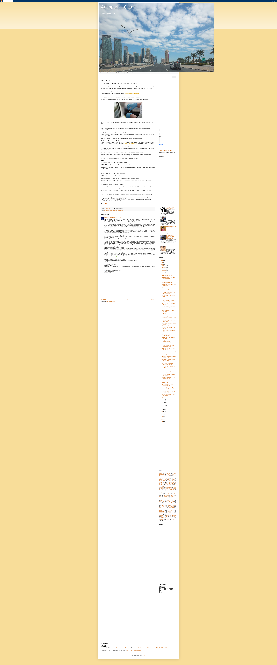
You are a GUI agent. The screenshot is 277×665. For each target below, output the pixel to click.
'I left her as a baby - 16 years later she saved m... (168, 372)
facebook (174, 504)
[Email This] (116, 208)
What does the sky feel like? (167, 275)
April (163, 400)
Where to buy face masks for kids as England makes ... (169, 281)
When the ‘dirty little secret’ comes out (170, 208)
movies (161, 514)
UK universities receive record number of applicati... (167, 335)
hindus (174, 505)
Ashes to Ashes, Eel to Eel (167, 333)
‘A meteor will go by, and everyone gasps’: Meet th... (168, 299)
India (160, 482)
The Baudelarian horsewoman (167, 282)
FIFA (169, 480)
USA (174, 493)
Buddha (164, 476)
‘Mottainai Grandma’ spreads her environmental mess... (168, 346)
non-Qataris (168, 514)
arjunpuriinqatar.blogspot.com (114, 648)
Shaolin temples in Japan (165, 150)
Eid (173, 479)
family (163, 505)
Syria (162, 492)
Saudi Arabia (162, 490)
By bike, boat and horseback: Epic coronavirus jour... (168, 315)
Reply (105, 276)
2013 (162, 418)
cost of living (161, 501)
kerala (165, 508)
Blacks (160, 475)
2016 (162, 413)
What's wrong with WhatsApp (167, 387)
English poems (162, 480)
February (163, 404)
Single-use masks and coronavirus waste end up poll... (168, 278)
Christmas (106, 210)
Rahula (175, 487)
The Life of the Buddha (170, 492)
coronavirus (110, 210)
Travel (106, 72)
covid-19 (114, 210)
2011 (162, 421)
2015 (162, 414)
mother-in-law (170, 512)
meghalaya (161, 512)
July (163, 274)
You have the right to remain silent (168, 306)
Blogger (143, 655)
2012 (162, 419)
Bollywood (167, 475)
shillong (162, 517)
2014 (162, 416)
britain (162, 499)
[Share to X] (119, 208)
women (173, 519)
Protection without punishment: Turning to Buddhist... (168, 301)
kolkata (172, 508)
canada (162, 500)
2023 (162, 259)
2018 (162, 409)
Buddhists (171, 476)
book (160, 496)
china (172, 500)
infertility (172, 506)
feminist (169, 505)
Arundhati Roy (168, 473)
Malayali (165, 483)
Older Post (153, 299)
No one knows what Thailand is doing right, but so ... (168, 308)
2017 (162, 411)
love (171, 510)
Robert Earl (106, 217)
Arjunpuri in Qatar (118, 7)
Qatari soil (161, 487)
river (170, 516)
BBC (106, 203)
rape (166, 516)
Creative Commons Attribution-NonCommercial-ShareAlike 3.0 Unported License (154, 647)
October (163, 269)
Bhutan (173, 474)
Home (101, 72)
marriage (170, 511)
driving (165, 502)
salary (175, 516)
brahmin (172, 496)
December (164, 265)
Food (117, 72)
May (163, 399)
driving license (171, 502)
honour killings (164, 506)
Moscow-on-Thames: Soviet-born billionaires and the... (168, 293)
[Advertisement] (167, 101)
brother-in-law (168, 499)
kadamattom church (162, 507)
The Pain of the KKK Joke (167, 361)
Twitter (168, 493)
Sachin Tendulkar (172, 489)
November (164, 267)
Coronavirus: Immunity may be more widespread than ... (169, 392)
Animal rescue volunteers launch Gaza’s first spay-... (168, 290)
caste (168, 500)
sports (168, 517)
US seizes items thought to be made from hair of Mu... (169, 370)
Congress (167, 478)
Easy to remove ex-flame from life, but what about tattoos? (171, 247)
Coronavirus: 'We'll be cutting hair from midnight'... (168, 375)
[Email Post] (114, 208)
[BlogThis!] (118, 208)
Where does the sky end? (167, 325)
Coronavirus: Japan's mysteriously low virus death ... (168, 381)
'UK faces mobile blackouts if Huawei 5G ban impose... (169, 357)
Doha (172, 478)
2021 (162, 262)
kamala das (171, 507)
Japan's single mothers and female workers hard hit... (168, 378)
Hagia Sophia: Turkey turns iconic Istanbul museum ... (168, 360)
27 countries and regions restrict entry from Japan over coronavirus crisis (170, 237)
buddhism (174, 499)
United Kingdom (166, 495)
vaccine (121, 210)
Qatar (122, 72)
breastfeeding (161, 497)
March (163, 402)
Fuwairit (173, 480)
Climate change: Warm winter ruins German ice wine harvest (171, 218)
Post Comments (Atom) (110, 301)
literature (161, 510)
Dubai (169, 479)
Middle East (171, 483)
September (164, 270)
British (175, 475)
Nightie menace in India (171, 226)
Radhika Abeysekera (168, 487)
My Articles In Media (130, 72)
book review (166, 496)
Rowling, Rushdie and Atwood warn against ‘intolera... (169, 341)
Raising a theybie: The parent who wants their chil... (168, 338)
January (163, 405)
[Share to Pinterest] (122, 208)
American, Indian (165, 382)
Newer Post (103, 299)
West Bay (172, 495)
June (163, 397)
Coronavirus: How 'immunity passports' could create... (167, 364)
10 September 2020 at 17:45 (115, 217)
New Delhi (169, 484)
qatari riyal (174, 515)
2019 (162, 407)
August (163, 272)
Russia (165, 489)
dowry (160, 502)
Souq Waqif (174, 490)
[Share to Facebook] (120, 208)
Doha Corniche (162, 479)
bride (168, 497)
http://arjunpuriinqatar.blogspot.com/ (123, 647)
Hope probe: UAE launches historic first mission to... (168, 328)
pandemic (118, 210)
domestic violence (170, 501)
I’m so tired (164, 313)
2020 (162, 264)
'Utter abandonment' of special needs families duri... (167, 385)
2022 (162, 260)
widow (168, 519)
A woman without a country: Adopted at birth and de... (169, 318)
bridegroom (173, 497)
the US (173, 517)
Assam (167, 474)
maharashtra (161, 511)
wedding (161, 519)
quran (162, 516)
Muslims (161, 484)
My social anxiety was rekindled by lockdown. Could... (168, 349)
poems (167, 515)
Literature (112, 72)
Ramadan (162, 488)
